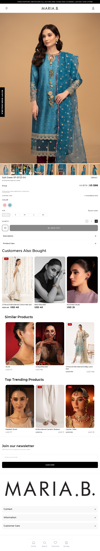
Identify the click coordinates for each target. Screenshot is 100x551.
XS (7, 215)
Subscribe (50, 465)
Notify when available (2, 102)
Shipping (6, 191)
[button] (6, 8)
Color (5, 200)
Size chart (94, 211)
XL (44, 215)
